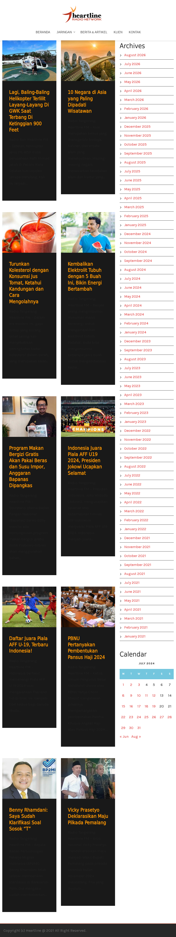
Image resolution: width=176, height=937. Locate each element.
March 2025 (134, 207)
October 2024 (135, 251)
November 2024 (137, 243)
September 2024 (138, 260)
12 (154, 695)
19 (154, 706)
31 (139, 728)
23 (131, 717)
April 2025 (133, 198)
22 (123, 717)
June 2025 (132, 180)
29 (123, 728)
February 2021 (136, 627)
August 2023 (135, 359)
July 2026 (132, 64)
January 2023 (135, 421)
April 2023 (133, 395)
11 (146, 695)
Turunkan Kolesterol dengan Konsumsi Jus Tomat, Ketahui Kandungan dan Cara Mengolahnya (29, 282)
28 (170, 717)
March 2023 (134, 404)
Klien (118, 32)
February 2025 (136, 216)
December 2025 (137, 126)
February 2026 (136, 108)
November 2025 (137, 135)
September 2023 (138, 350)
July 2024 (132, 278)
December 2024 (137, 234)
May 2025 (132, 189)
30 (131, 728)
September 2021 (137, 565)
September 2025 (138, 153)
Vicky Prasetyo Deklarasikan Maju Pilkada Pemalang (88, 816)
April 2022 (133, 502)
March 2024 (134, 314)
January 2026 (135, 117)
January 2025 (135, 225)
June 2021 (132, 591)
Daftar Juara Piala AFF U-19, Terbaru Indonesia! (28, 645)
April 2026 (133, 91)
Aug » (136, 736)
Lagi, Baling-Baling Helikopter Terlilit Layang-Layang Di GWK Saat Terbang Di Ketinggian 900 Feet (29, 111)
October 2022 (135, 448)
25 (146, 717)
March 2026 (134, 99)
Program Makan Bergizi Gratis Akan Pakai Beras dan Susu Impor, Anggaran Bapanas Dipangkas (28, 466)
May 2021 (132, 600)
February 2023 (136, 412)
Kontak (135, 32)
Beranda (43, 32)
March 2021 (133, 618)
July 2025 (132, 171)
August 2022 (135, 466)
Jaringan (64, 32)
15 (123, 706)
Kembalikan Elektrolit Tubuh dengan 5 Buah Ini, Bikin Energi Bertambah (85, 276)
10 (139, 695)
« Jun (124, 736)
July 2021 (132, 582)
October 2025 (135, 144)
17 (139, 706)
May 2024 (132, 296)
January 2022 (135, 529)
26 (154, 717)
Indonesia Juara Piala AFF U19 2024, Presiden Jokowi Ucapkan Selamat (85, 460)
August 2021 (134, 573)
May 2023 (132, 386)
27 (162, 717)
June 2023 (132, 377)
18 (146, 706)
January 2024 (135, 332)
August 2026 (135, 55)
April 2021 (132, 609)
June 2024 (132, 287)
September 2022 (138, 457)
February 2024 (136, 323)
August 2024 (135, 269)
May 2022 (132, 493)
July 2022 (132, 475)
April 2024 (133, 305)
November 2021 (137, 547)
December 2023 (137, 341)
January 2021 (135, 636)
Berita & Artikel (93, 32)
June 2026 (132, 73)
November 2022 (137, 439)
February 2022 (136, 520)
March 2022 (134, 511)
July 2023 (132, 368)
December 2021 (137, 538)
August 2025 (135, 162)
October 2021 (135, 556)
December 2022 (137, 430)
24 (139, 717)
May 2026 (132, 82)
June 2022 (132, 484)
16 (131, 706)
